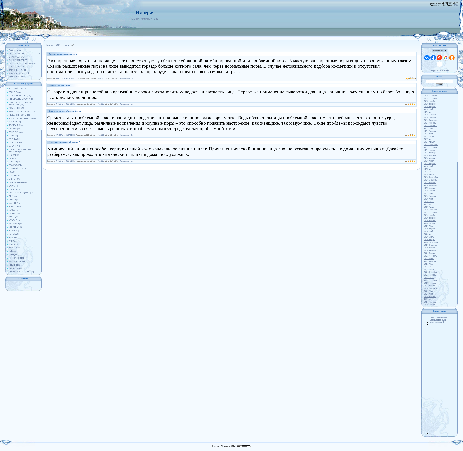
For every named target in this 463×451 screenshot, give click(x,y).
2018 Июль (429, 172)
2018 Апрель (430, 163)
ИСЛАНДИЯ (14, 227)
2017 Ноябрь (430, 150)
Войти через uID (439, 50)
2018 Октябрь (430, 180)
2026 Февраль (430, 305)
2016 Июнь (429, 112)
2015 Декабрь (430, 104)
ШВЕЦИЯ (13, 254)
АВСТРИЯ (13, 122)
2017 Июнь (429, 136)
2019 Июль (429, 204)
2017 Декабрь (430, 153)
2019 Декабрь (430, 218)
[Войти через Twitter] (439, 64)
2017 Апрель (430, 131)
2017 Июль (429, 139)
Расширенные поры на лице (63, 54)
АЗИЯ (11, 135)
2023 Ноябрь (430, 283)
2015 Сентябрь (431, 96)
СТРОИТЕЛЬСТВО (18, 95)
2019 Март (429, 193)
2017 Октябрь (430, 147)
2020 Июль (429, 237)
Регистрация (146, 19)
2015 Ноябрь (430, 101)
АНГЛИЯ (13, 129)
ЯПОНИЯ (13, 265)
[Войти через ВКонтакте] (427, 57)
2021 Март (429, 258)
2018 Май (428, 166)
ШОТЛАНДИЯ (15, 258)
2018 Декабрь (430, 185)
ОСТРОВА (14, 213)
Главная (135, 19)
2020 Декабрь (430, 250)
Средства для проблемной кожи (65, 111)
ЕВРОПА (13, 175)
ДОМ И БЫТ (14, 108)
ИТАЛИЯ (13, 220)
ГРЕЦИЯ (13, 162)
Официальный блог (438, 318)
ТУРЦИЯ (13, 248)
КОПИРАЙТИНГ (16, 89)
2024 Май (428, 294)
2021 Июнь (429, 267)
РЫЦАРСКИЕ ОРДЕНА (19, 193)
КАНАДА (12, 241)
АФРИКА (13, 139)
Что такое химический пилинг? (64, 142)
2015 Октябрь (430, 98)
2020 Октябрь (430, 245)
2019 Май (428, 199)
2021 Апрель (430, 261)
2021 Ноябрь (430, 275)
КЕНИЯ (12, 244)
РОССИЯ (13, 189)
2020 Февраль (430, 223)
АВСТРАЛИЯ (15, 125)
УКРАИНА (13, 206)
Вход (156, 19)
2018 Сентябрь (431, 177)
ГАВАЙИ (12, 158)
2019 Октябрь (430, 212)
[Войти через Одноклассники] (452, 57)
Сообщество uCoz (438, 320)
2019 (58, 45)
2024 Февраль (430, 288)
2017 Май (428, 134)
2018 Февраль (430, 158)
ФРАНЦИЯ (13, 217)
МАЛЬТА (13, 234)
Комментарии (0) (126, 78)
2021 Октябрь (430, 272)
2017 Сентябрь (431, 144)
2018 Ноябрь (430, 182)
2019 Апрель (430, 196)
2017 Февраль (430, 125)
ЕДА (11, 172)
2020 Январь (430, 220)
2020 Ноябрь (430, 248)
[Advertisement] (443, 379)
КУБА (11, 251)
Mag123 (101, 78)
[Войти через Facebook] (433, 57)
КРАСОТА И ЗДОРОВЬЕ (20, 111)
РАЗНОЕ (13, 92)
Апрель (66, 45)
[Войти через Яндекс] (439, 57)
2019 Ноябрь (430, 215)
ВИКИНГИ (13, 146)
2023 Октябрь (430, 280)
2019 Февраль (430, 191)
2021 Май (428, 264)
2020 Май (428, 231)
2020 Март (429, 226)
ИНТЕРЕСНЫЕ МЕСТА (19, 99)
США (11, 196)
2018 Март (429, 161)
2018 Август (429, 174)
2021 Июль (429, 269)
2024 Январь (430, 286)
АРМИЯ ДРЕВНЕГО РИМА (21, 118)
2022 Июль (429, 277)
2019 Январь (430, 188)
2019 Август (429, 207)
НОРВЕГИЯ (14, 268)
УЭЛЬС (12, 210)
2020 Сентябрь (431, 242)
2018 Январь (430, 155)
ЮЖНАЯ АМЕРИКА (18, 261)
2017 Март (429, 128)
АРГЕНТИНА (15, 132)
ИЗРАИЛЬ (13, 230)
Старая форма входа (439, 71)
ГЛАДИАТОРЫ (15, 165)
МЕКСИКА (13, 237)
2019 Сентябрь (431, 210)
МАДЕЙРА (13, 203)
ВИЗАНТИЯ (14, 142)
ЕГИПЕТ (13, 179)
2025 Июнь (429, 299)
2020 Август (429, 239)
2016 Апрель (430, 106)
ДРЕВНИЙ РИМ (16, 169)
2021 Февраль (430, 256)
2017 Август (429, 142)
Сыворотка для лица (59, 85)
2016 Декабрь (430, 120)
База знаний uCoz (438, 322)
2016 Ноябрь (430, 117)
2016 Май (428, 109)
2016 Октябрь (430, 115)
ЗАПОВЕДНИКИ (16, 182)
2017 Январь (430, 123)
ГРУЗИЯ (13, 155)
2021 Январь (430, 253)
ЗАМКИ (12, 186)
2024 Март (429, 291)
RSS (456, 5)
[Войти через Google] (446, 58)
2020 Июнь (429, 234)
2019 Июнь (429, 201)
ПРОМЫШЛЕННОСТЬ (19, 272)
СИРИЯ (12, 199)
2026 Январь (430, 302)
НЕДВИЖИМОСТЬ (17, 115)
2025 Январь (430, 296)
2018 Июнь (429, 169)
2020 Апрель (430, 229)
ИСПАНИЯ (14, 224)
